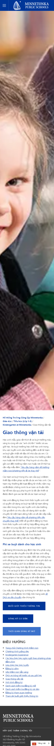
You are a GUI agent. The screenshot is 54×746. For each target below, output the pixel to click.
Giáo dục (7, 421)
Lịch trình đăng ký (14, 682)
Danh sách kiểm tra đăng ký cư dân (22, 689)
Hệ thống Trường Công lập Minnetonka (29, 2)
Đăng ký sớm (12, 668)
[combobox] (41, 743)
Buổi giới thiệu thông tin (24, 605)
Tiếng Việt (42, 743)
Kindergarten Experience (17, 654)
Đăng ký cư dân (18, 618)
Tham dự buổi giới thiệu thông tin (22, 695)
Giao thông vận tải (14, 678)
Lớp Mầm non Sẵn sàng (17, 671)
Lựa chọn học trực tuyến (17, 665)
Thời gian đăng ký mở (21, 631)
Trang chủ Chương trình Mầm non (22, 647)
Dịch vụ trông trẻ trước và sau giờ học (24, 675)
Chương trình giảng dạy (17, 651)
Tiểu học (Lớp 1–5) (23, 421)
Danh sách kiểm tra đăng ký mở (21, 685)
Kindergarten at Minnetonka (17, 424)
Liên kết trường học (18, 718)
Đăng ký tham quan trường (19, 692)
